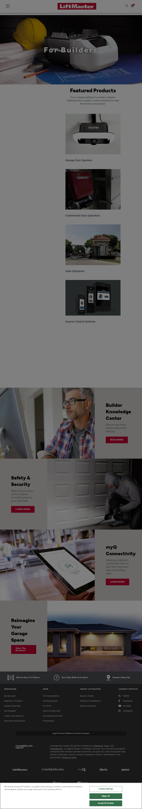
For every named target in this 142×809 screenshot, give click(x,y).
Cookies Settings (106, 789)
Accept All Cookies (106, 803)
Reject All (106, 796)
